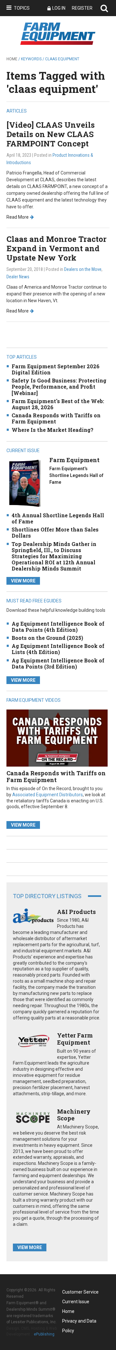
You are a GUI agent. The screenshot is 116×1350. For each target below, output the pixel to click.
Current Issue (75, 1301)
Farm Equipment (74, 460)
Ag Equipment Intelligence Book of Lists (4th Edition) (58, 648)
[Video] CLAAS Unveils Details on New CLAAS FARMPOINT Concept (50, 134)
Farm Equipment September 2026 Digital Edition (56, 369)
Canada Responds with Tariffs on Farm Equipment (56, 418)
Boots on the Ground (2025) (47, 637)
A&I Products (76, 912)
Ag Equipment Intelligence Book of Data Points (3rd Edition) (58, 663)
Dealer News (17, 276)
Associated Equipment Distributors (47, 794)
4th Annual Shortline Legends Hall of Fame (58, 518)
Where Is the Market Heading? (52, 429)
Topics (22, 8)
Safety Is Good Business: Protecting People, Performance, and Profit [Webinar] (59, 386)
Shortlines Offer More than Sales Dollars (55, 532)
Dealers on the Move (83, 269)
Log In (58, 8)
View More (23, 580)
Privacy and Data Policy (79, 1322)
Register (82, 8)
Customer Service (80, 1292)
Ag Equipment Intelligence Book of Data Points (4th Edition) (58, 626)
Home (11, 59)
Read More (17, 217)
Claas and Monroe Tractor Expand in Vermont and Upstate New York (56, 248)
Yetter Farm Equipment (75, 1038)
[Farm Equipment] (24, 483)
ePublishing (44, 1334)
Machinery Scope (74, 1114)
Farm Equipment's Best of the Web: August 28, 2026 (58, 404)
